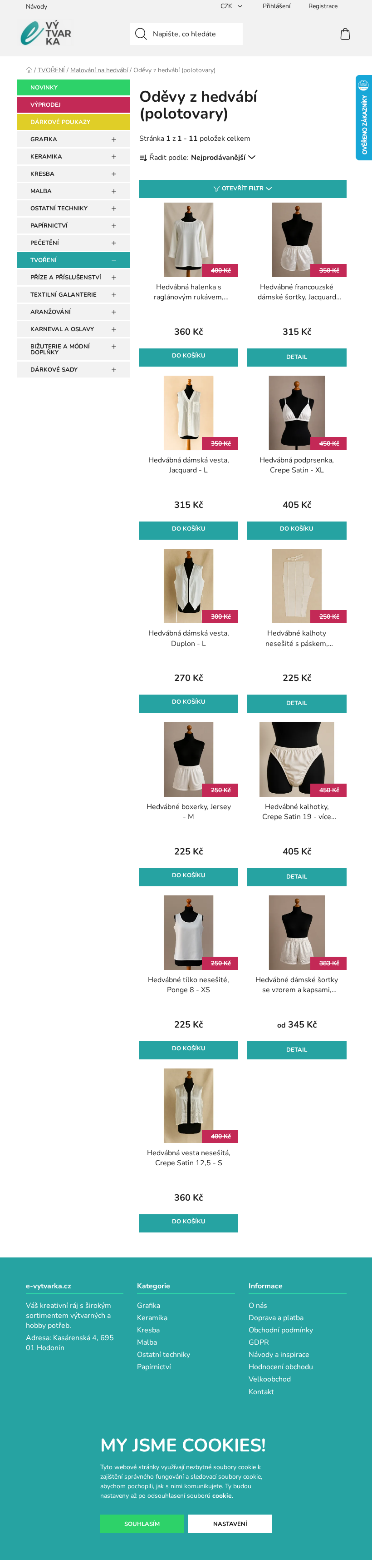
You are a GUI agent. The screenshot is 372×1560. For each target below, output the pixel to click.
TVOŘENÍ (43, 260)
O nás (258, 1306)
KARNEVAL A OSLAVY (62, 329)
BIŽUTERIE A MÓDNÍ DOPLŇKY (60, 350)
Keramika (152, 1318)
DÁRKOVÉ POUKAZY (60, 122)
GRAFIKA (43, 139)
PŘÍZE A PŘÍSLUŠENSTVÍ (65, 277)
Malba (147, 1342)
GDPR (259, 1342)
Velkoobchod (270, 1379)
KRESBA (42, 174)
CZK (227, 6)
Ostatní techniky (163, 1355)
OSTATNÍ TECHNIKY (59, 208)
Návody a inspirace (279, 1355)
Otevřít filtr (243, 188)
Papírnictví (154, 1367)
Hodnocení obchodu (281, 1367)
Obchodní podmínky (281, 1330)
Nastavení (230, 1524)
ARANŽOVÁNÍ (50, 312)
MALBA (41, 191)
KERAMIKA (46, 157)
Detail (296, 357)
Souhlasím (142, 1524)
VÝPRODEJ (45, 105)
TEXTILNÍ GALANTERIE (63, 295)
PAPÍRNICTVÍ (49, 226)
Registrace (323, 6)
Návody (36, 6)
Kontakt (261, 1392)
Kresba (148, 1330)
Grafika (148, 1306)
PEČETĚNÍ (44, 243)
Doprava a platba (276, 1318)
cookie (222, 1495)
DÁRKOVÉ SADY (54, 370)
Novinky (44, 88)
